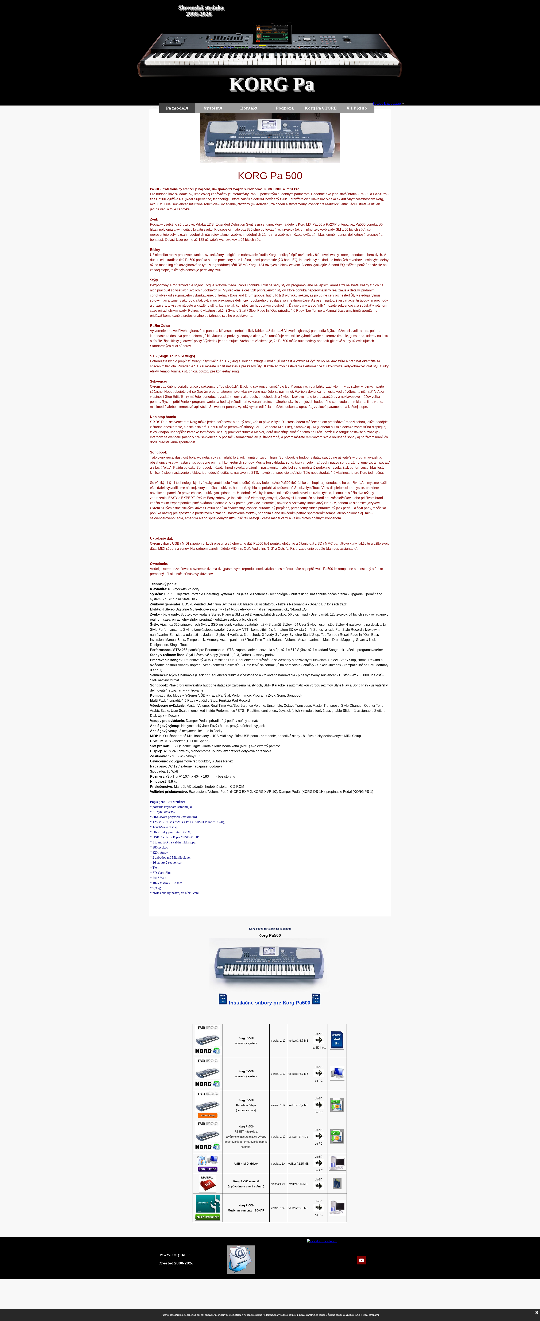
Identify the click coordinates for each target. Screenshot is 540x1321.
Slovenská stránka (201, 7)
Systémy (213, 108)
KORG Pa (271, 84)
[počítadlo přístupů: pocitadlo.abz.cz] (322, 1241)
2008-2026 (199, 14)
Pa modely (177, 108)
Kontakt (249, 108)
